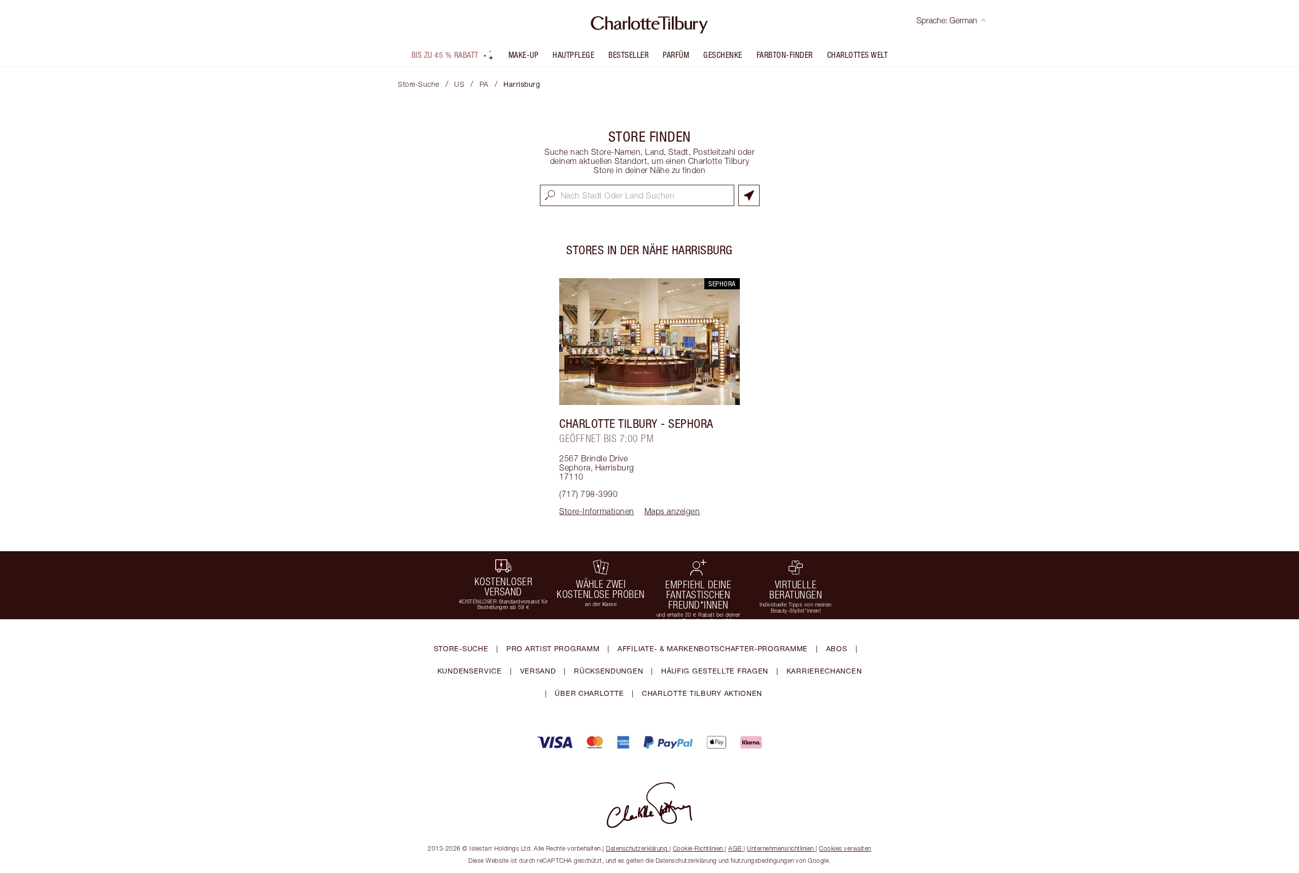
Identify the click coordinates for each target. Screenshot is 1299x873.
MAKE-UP (523, 54)
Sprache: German (946, 20)
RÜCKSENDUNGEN (608, 670)
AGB (735, 848)
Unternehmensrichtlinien (780, 848)
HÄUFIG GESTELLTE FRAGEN (714, 670)
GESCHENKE (722, 54)
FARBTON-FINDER (785, 54)
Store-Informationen (596, 511)
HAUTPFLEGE (573, 54)
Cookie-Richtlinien (698, 848)
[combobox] (637, 195)
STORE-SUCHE (461, 648)
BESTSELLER (628, 54)
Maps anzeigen (672, 511)
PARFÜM (676, 54)
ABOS (836, 648)
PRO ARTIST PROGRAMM (552, 648)
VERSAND (538, 670)
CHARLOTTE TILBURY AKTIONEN (702, 693)
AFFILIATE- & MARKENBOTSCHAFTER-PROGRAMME (713, 648)
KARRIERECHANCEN (824, 670)
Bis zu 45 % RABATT (445, 54)
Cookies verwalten (845, 848)
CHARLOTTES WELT (857, 54)
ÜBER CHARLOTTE (589, 693)
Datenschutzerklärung (636, 848)
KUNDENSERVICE (469, 670)
